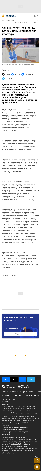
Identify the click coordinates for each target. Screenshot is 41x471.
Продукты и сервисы (31, 395)
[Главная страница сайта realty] (12, 16)
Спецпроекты (7, 395)
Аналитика (14, 392)
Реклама (17, 395)
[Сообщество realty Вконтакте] (22, 379)
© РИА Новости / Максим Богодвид (12, 64)
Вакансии (5, 404)
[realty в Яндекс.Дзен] (14, 379)
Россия (13, 275)
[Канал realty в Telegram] (31, 379)
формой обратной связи (21, 444)
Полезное (32, 392)
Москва (6, 275)
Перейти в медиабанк (30, 64)
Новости (5, 392)
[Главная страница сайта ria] (2, 16)
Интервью (23, 392)
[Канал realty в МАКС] (6, 379)
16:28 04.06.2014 (8, 21)
